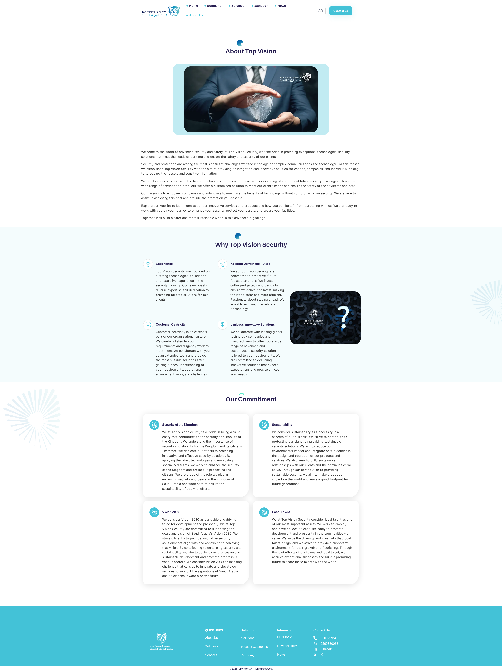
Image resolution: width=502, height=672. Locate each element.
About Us (196, 15)
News (282, 5)
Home (193, 5)
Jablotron (261, 5)
